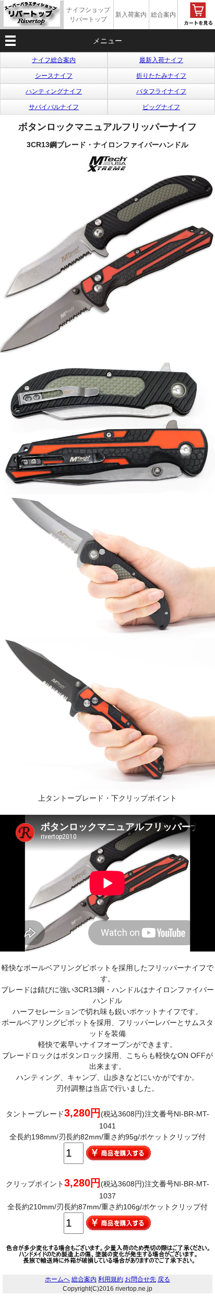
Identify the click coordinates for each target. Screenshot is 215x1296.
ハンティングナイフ (54, 91)
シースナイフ (54, 75)
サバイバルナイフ (54, 107)
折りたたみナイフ (161, 75)
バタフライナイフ (161, 91)
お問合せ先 (140, 1279)
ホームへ (57, 1279)
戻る (164, 1279)
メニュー (107, 41)
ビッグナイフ (161, 107)
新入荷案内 (131, 14)
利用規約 (110, 1279)
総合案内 (163, 14)
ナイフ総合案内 (54, 60)
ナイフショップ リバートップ (88, 14)
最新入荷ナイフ (161, 60)
